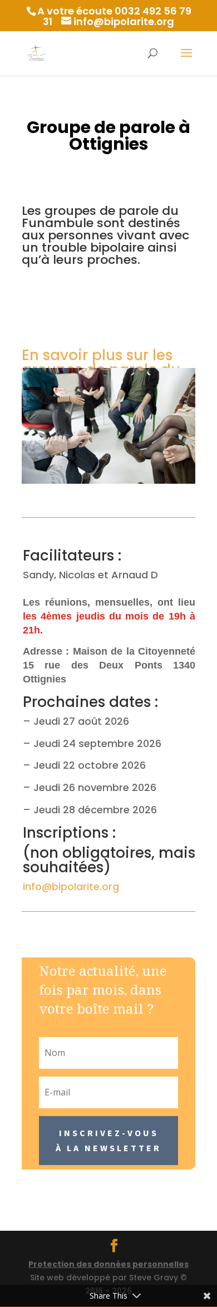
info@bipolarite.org (71, 886)
